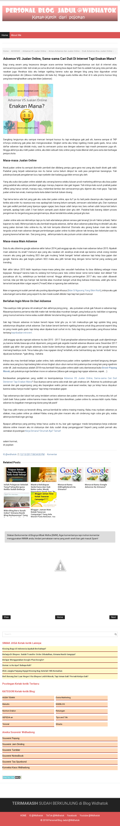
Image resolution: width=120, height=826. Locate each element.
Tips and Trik (62, 717)
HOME (23, 815)
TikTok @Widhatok (55, 815)
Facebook (72, 815)
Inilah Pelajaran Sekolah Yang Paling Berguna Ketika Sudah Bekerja (16, 487)
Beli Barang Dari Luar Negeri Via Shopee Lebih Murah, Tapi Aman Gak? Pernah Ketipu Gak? (45, 676)
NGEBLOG (60, 704)
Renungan (60, 710)
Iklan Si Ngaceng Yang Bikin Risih (84, 290)
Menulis (5, 704)
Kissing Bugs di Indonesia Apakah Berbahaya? (24, 649)
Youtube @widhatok (90, 815)
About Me (16, 35)
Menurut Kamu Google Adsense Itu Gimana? (96, 485)
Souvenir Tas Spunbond (14, 761)
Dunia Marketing (63, 697)
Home (5, 35)
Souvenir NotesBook (12, 755)
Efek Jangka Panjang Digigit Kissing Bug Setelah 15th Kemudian (32, 671)
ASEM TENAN (8, 697)
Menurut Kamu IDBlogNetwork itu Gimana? (67, 487)
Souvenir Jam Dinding (13, 744)
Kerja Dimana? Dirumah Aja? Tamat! (43, 431)
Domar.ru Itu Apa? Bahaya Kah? (16, 665)
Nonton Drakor (9, 710)
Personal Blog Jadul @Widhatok (64, 820)
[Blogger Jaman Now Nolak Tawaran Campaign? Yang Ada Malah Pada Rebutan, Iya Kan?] (44, 499)
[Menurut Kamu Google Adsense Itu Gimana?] (98, 474)
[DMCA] (12, 777)
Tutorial (5, 724)
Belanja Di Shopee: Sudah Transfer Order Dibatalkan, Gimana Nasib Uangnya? (39, 654)
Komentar (52, 454)
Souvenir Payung (10, 738)
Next (113, 617)
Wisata (59, 724)
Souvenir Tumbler (11, 750)
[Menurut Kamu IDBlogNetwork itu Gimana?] (71, 474)
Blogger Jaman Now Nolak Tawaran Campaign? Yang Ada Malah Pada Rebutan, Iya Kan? (43, 514)
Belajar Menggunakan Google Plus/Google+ (23, 660)
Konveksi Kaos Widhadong (16, 767)
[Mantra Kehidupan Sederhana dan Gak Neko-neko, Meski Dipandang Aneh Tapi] (44, 474)
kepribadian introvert (21, 332)
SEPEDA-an (7, 717)
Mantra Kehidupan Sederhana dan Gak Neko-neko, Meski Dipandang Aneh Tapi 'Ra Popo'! (43, 489)
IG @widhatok (36, 815)
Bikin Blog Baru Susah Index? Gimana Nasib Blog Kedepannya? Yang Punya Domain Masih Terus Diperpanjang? (16, 515)
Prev (6, 617)
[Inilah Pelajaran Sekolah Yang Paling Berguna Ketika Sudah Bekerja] (17, 474)
